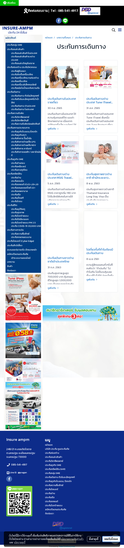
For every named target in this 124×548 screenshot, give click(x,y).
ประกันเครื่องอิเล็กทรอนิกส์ (23, 84)
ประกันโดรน (16, 201)
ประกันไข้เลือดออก (20, 219)
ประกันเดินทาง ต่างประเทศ (23, 106)
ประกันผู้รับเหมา (18, 71)
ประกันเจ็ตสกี (17, 198)
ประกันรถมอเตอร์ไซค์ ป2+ (23, 187)
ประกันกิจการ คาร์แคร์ (21, 148)
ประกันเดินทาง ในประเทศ (22, 109)
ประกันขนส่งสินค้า (15, 49)
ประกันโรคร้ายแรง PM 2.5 (23, 222)
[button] (112, 30)
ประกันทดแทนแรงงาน (21, 237)
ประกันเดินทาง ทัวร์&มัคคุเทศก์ (25, 95)
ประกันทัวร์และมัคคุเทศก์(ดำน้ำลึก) (25, 100)
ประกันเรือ (16, 194)
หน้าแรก (48, 445)
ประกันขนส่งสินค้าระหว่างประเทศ (23, 58)
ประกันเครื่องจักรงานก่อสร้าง (25, 78)
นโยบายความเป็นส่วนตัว (72, 539)
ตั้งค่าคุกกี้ (93, 539)
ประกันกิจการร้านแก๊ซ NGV (23, 145)
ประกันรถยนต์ (51, 501)
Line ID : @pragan (18, 472)
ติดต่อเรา (11, 270)
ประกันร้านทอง (18, 163)
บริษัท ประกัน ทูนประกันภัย (57, 449)
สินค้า (9, 266)
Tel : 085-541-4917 (64, 10)
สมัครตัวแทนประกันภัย (17, 254)
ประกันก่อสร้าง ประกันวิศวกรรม (22, 67)
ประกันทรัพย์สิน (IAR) (55, 469)
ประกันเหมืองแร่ (18, 166)
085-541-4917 (19, 464)
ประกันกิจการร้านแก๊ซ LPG (23, 141)
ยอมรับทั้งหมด (111, 539)
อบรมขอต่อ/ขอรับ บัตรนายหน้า (22, 249)
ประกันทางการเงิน (15, 230)
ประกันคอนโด (17, 181)
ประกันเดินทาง (13, 92)
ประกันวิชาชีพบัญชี (19, 120)
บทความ (11, 262)
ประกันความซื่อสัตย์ (20, 234)
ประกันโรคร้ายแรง (19, 216)
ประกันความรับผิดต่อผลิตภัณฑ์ (25, 124)
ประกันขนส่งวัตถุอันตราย (23, 63)
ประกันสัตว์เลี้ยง (14, 245)
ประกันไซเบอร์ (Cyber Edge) (20, 241)
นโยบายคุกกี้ (19, 542)
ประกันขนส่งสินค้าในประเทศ (24, 53)
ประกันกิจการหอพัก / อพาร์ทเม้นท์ (26, 153)
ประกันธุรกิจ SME (15, 159)
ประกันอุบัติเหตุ (18, 209)
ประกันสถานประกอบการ (18, 127)
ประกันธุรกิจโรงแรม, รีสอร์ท (58, 481)
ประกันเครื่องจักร (19, 81)
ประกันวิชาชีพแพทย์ (20, 117)
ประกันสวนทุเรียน (19, 170)
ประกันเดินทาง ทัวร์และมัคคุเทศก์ (60, 477)
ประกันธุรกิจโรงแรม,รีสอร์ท (24, 131)
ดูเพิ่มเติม (52, 128)
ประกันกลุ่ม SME (14, 45)
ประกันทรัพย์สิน (14, 173)
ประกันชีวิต (12, 205)
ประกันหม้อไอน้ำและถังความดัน (25, 88)
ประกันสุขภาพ (17, 212)
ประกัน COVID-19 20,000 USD (26, 226)
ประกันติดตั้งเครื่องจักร (22, 74)
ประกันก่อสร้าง (52, 453)
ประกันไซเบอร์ (51, 489)
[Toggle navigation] (119, 30)
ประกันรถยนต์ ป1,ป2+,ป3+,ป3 (24, 184)
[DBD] (90, 11)
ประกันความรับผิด (15, 113)
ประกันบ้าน (16, 177)
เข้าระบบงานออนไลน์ (20, 258)
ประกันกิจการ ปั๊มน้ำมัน (21, 138)
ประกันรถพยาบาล (19, 191)
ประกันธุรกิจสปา (18, 135)
